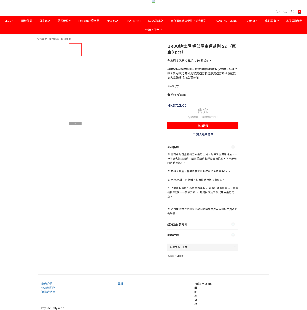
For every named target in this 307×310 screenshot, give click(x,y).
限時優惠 (26, 20)
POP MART (134, 20)
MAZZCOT (113, 20)
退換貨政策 (48, 292)
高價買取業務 (294, 20)
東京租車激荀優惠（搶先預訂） (190, 20)
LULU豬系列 (156, 20)
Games (251, 20)
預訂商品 (66, 39)
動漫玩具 (63, 20)
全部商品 (42, 39)
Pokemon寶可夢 (88, 20)
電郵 (120, 283)
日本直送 (44, 20)
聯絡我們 (203, 125)
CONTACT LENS (226, 20)
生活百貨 (270, 20)
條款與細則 (48, 287)
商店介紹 (47, 283)
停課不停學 (152, 29)
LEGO (8, 20)
